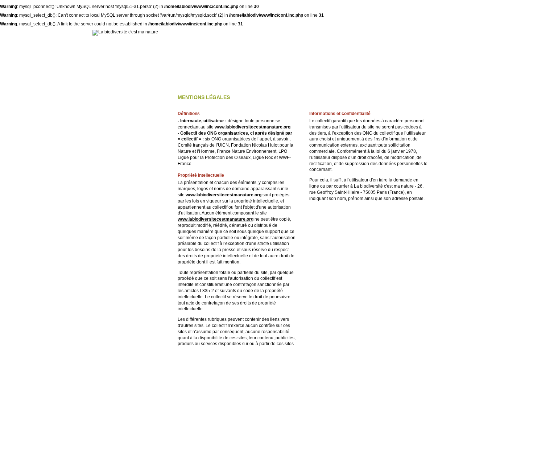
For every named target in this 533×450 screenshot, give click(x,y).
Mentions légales (242, 442)
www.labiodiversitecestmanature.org (252, 127)
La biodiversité (170, 40)
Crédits (275, 442)
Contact (300, 442)
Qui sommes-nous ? (365, 40)
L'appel (227, 40)
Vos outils (419, 40)
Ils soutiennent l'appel (296, 40)
